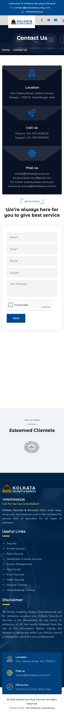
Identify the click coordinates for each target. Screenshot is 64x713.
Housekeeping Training (21, 590)
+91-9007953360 (37, 137)
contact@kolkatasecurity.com (32, 7)
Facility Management (19, 564)
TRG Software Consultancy (40, 708)
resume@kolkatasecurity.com (38, 186)
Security (12, 543)
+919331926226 (34, 11)
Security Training (17, 585)
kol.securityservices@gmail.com (32, 178)
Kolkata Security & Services (30, 699)
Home (6, 49)
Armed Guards (16, 548)
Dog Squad (13, 569)
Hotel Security (15, 579)
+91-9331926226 (37, 133)
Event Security (15, 574)
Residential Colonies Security (24, 559)
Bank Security (15, 554)
